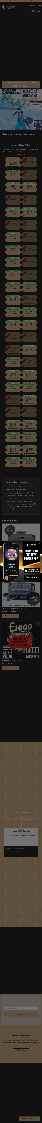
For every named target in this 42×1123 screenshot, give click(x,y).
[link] (32, 570)
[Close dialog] (40, 543)
